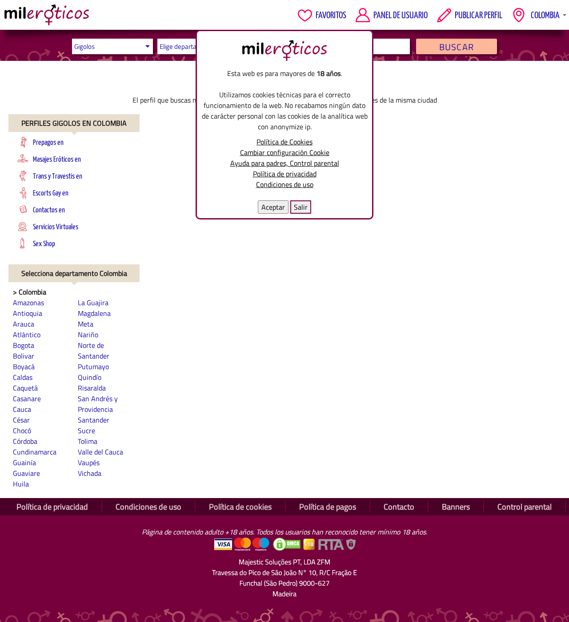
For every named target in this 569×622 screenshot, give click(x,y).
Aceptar (273, 207)
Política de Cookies (284, 141)
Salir (301, 207)
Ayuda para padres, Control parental (284, 163)
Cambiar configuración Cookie (284, 152)
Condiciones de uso (284, 184)
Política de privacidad (285, 173)
